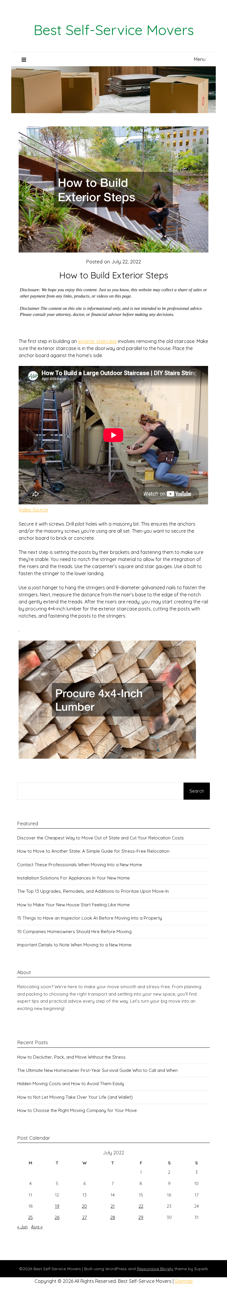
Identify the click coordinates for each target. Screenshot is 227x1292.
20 (84, 1206)
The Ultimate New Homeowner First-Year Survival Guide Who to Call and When (97, 1070)
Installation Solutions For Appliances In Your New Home (73, 878)
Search (196, 791)
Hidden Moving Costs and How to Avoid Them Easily (70, 1083)
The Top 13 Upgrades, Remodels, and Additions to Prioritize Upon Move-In (93, 891)
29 (140, 1217)
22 (141, 1206)
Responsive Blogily (155, 1268)
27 (84, 1217)
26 (57, 1217)
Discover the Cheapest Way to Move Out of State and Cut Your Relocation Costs (100, 838)
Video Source (33, 510)
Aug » (37, 1227)
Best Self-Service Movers (113, 30)
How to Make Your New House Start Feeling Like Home (73, 904)
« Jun (22, 1227)
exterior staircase (97, 341)
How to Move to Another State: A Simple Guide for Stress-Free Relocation (93, 851)
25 (30, 1217)
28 (112, 1217)
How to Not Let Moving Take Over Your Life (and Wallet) (75, 1097)
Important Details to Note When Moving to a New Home (74, 945)
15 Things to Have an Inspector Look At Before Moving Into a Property (89, 918)
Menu (199, 59)
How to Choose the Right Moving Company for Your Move (77, 1110)
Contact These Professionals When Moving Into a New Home (79, 864)
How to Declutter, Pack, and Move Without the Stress (71, 1057)
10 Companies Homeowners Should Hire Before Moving (74, 931)
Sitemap (184, 1281)
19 (57, 1206)
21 (113, 1206)
